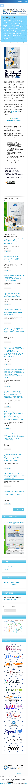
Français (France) (8, 566)
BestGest (19, 773)
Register (20, 1)
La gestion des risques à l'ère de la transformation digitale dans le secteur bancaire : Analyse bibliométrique (13, 241)
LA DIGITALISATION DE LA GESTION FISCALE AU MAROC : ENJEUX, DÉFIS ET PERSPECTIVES (14, 476)
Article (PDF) (7, 251)
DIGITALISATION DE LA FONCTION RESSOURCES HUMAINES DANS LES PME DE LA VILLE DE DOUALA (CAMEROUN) (14, 437)
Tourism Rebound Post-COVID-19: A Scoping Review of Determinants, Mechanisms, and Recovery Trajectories (14, 278)
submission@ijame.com (14, 120)
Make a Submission (10, 611)
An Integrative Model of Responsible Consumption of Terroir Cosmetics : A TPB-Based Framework (13, 259)
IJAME (26, 783)
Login (25, 1)
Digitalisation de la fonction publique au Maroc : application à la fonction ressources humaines (13, 295)
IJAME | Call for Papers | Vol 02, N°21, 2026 (14, 523)
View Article (7, 270)
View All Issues (18, 509)
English (6, 569)
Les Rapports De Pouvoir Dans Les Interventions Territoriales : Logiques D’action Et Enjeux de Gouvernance (14, 493)
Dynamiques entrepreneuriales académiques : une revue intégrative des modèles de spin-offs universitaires (13, 312)
